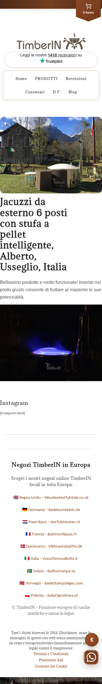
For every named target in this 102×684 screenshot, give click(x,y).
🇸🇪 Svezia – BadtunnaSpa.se (51, 571)
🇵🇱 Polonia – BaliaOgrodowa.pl (51, 596)
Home (21, 78)
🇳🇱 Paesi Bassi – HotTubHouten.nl (51, 522)
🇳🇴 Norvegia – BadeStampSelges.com (51, 583)
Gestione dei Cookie (51, 666)
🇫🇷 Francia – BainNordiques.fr (51, 534)
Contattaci (35, 92)
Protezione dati (51, 660)
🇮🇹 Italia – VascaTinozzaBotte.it (51, 559)
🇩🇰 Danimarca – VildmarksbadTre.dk (51, 546)
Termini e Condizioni (51, 653)
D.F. (56, 92)
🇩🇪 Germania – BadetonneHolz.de (51, 510)
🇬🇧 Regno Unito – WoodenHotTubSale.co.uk (51, 498)
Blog (73, 92)
